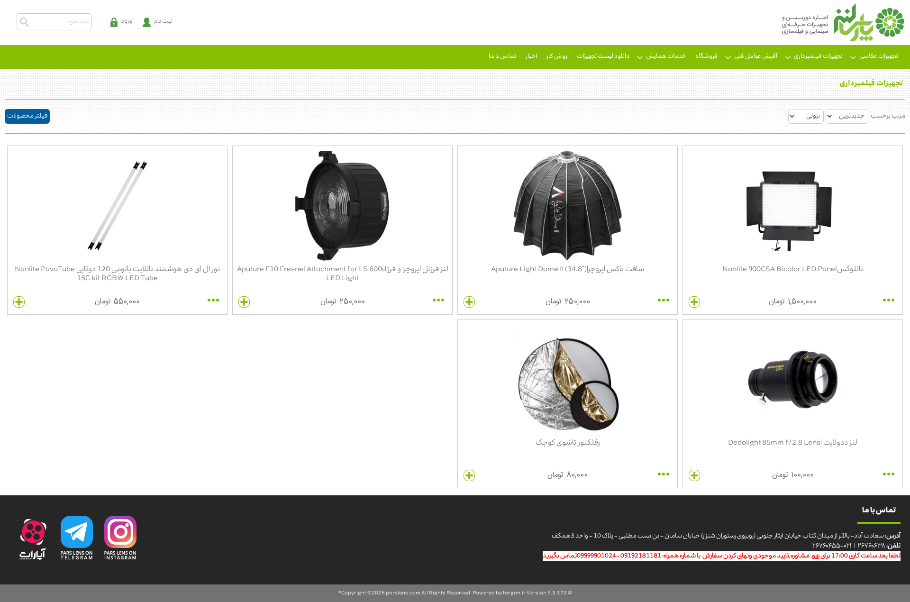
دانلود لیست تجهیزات (603, 56)
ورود (126, 22)
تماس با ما (502, 56)
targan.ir (514, 593)
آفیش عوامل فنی (755, 56)
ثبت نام (163, 22)
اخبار (531, 56)
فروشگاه (706, 56)
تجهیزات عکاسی (878, 56)
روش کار (556, 56)
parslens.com (403, 593)
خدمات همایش (666, 56)
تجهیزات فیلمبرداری (818, 56)
